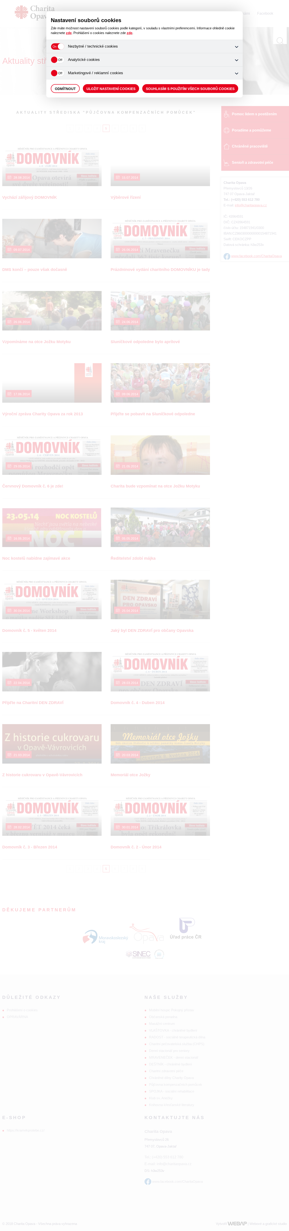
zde (69, 33)
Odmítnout (65, 89)
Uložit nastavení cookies (110, 89)
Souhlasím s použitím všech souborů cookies (190, 89)
